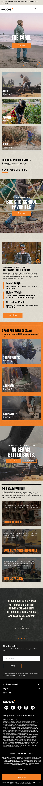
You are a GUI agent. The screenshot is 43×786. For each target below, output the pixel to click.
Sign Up (12, 666)
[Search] (30, 9)
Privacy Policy (16, 763)
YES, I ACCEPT (21, 777)
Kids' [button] (25, 170)
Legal (5, 689)
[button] (19, 65)
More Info (7, 693)
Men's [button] (5, 170)
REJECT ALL (21, 770)
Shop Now (6, 94)
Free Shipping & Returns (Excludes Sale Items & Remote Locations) (20, 2)
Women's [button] (15, 170)
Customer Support (10, 685)
